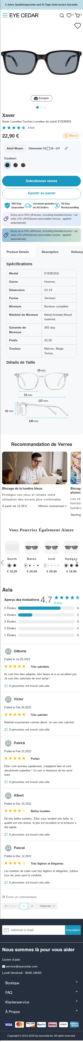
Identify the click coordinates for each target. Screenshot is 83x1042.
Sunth (12, 559)
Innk (51, 559)
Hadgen (71, 559)
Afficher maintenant (51, 506)
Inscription (73, 930)
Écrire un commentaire (21, 897)
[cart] (77, 15)
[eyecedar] (32, 15)
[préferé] (69, 15)
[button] (2, 562)
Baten (32, 559)
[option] (12, 560)
